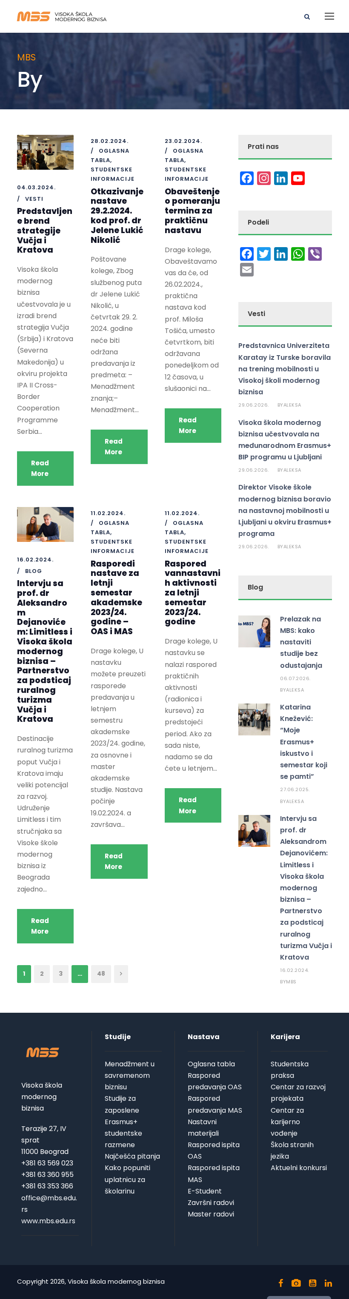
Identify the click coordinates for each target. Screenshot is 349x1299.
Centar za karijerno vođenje (287, 1121)
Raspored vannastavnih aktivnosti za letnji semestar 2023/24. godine (192, 593)
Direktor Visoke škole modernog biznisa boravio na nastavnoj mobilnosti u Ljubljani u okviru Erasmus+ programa (285, 510)
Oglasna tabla (211, 1064)
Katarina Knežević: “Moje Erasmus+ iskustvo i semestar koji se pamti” (303, 741)
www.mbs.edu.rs (48, 1221)
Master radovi (211, 1214)
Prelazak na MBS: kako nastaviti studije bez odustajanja (301, 642)
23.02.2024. (183, 141)
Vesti (34, 199)
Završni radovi (211, 1203)
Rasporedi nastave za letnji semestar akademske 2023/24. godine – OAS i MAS (116, 598)
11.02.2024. (108, 513)
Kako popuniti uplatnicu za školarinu (127, 1179)
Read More (40, 469)
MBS (291, 981)
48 (101, 973)
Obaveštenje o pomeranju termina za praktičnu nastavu (192, 211)
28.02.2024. (110, 141)
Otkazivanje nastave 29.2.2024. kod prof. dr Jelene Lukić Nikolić (117, 216)
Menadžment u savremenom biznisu (129, 1075)
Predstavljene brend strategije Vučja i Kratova (44, 230)
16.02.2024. (35, 559)
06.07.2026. (295, 678)
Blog (33, 571)
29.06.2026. (253, 405)
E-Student (205, 1191)
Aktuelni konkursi (299, 1168)
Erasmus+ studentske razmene (123, 1133)
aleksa (292, 405)
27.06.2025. (295, 789)
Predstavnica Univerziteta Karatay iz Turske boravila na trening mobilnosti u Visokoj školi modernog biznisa (284, 369)
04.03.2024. (36, 187)
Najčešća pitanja (132, 1156)
